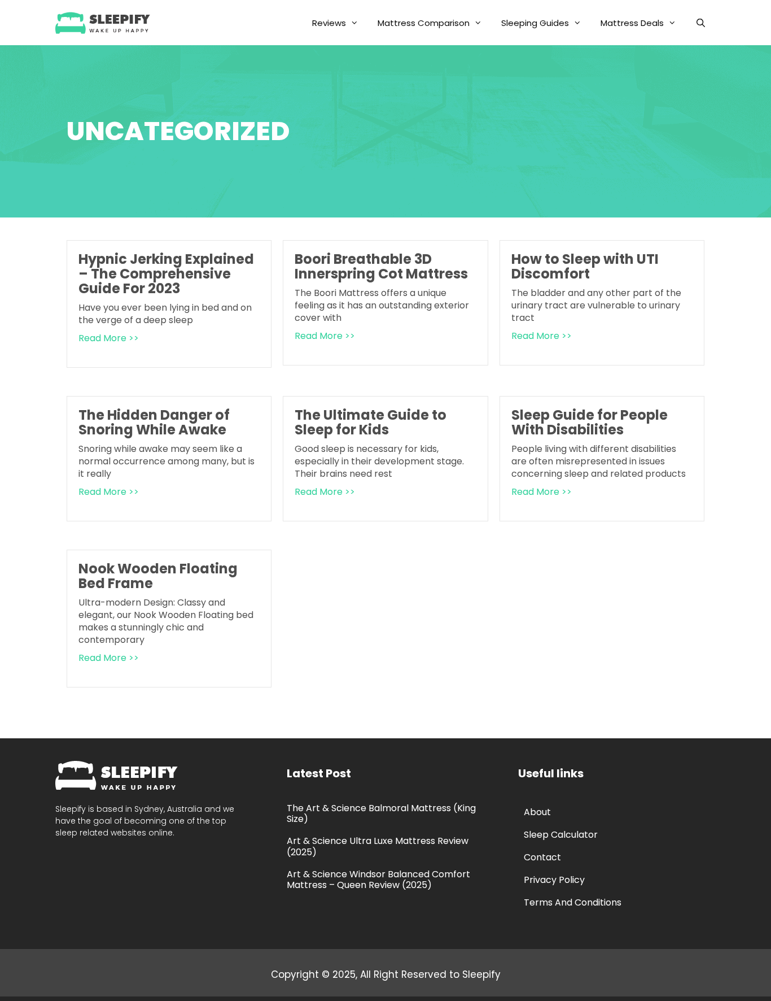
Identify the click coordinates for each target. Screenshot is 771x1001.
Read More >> (108, 338)
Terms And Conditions (572, 902)
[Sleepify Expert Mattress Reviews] (105, 23)
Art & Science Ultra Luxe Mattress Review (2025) (377, 846)
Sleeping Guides (535, 23)
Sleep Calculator (561, 834)
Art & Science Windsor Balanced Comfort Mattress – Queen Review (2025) (378, 879)
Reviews (329, 23)
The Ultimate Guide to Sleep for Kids (370, 422)
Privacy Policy (554, 879)
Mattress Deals (632, 23)
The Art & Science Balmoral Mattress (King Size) (381, 813)
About (537, 812)
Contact (542, 857)
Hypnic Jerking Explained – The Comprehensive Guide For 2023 (166, 274)
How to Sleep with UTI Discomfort (585, 266)
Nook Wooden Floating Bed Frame (158, 576)
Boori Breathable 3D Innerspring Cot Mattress (381, 266)
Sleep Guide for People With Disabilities (589, 422)
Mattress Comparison (424, 23)
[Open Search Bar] (701, 23)
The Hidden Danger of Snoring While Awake (154, 422)
